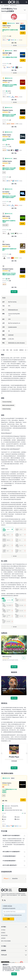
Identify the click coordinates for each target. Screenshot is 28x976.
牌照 (7, 350)
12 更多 (20, 67)
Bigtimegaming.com (13, 309)
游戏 (11, 350)
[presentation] (27, 649)
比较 (12, 42)
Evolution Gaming (12, 327)
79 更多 (20, 180)
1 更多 (9, 315)
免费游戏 (21, 350)
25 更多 (20, 96)
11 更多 (20, 258)
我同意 (14, 974)
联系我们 (3, 932)
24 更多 (20, 205)
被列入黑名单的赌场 (6, 941)
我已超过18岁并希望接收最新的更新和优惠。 (13, 915)
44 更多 (20, 233)
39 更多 (20, 123)
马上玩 (23, 799)
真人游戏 (17, 342)
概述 (4, 350)
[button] (14, 556)
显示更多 (14, 291)
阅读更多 (17, 970)
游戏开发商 (10, 335)
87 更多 (20, 40)
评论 (15, 42)
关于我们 (3, 930)
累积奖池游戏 (11, 342)
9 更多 (20, 150)
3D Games (22, 342)
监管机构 (3, 938)
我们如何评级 (4, 935)
